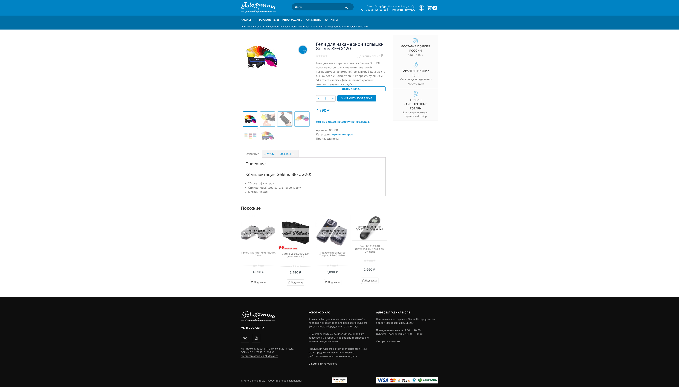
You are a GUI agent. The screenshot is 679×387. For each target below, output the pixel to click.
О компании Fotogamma (323, 363)
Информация (291, 19)
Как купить (313, 19)
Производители (268, 19)
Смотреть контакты (388, 341)
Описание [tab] (252, 154)
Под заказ (260, 282)
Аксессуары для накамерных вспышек (287, 26)
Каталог (246, 19)
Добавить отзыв (369, 56)
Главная (245, 26)
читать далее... (351, 89)
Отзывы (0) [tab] (287, 154)
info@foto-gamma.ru (403, 9)
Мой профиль (421, 8)
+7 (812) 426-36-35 (375, 9)
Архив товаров (342, 134)
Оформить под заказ (357, 98)
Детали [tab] (269, 154)
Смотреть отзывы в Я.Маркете (259, 355)
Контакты (331, 19)
